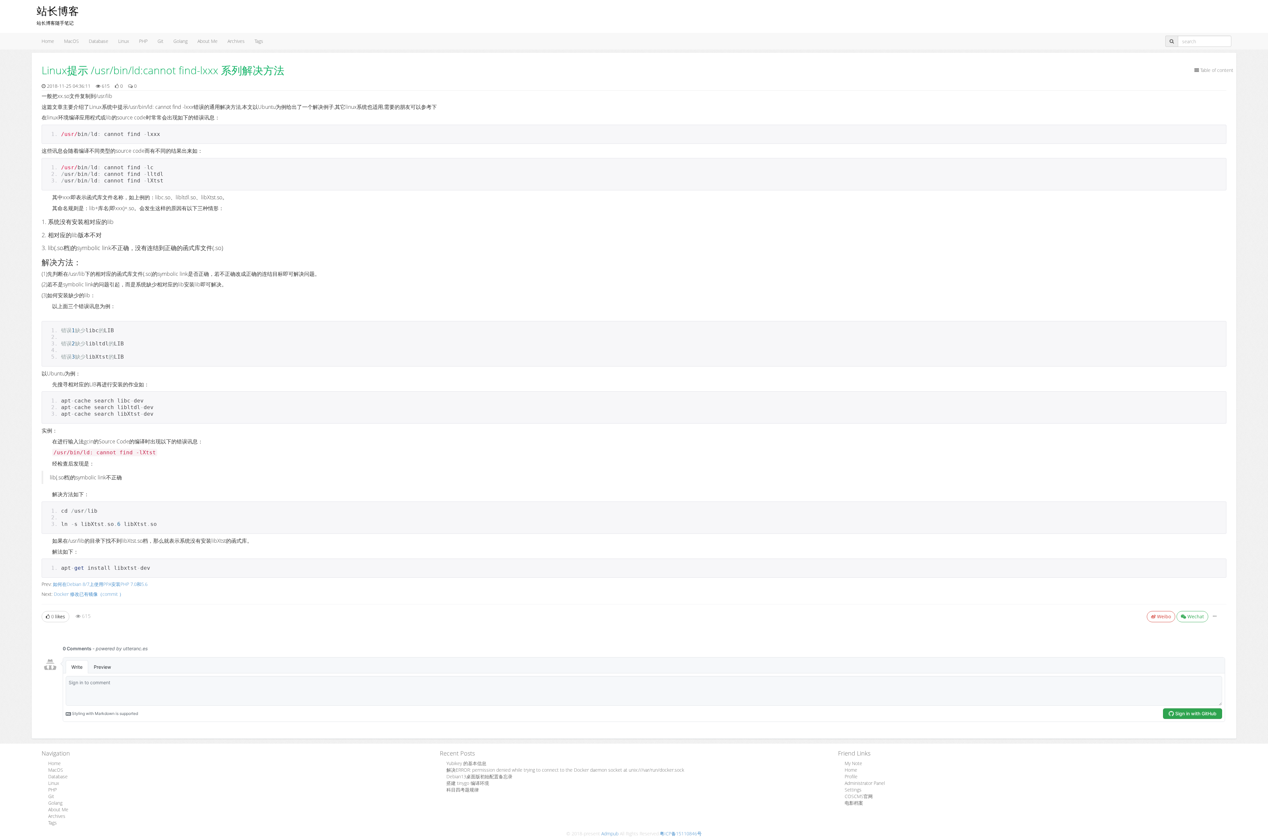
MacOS (71, 41)
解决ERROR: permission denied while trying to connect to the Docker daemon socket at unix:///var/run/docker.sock (565, 770)
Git (160, 41)
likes (58, 616)
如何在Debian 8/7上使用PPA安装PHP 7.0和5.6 (100, 584)
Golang (180, 41)
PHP (143, 41)
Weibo (1163, 616)
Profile (851, 776)
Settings (853, 790)
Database (98, 41)
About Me (207, 41)
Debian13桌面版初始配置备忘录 (479, 776)
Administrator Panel (865, 783)
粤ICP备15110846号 (681, 833)
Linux (123, 41)
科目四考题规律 (462, 790)
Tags (259, 41)
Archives (236, 41)
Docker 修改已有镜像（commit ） (89, 594)
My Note (853, 763)
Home (48, 41)
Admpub (609, 833)
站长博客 (58, 11)
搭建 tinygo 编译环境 (467, 783)
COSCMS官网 (859, 796)
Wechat (1195, 616)
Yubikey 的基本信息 (466, 763)
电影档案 (854, 803)
